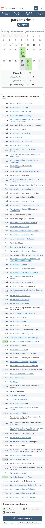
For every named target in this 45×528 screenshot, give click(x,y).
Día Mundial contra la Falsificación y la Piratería (24, 180)
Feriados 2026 (17, 14)
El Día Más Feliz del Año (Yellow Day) (24, 337)
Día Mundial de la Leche (19, 107)
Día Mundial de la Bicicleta (20, 133)
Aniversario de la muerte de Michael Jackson (24, 408)
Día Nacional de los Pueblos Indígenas (24, 341)
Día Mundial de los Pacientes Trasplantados (21, 167)
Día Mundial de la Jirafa (19, 350)
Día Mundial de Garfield (19, 317)
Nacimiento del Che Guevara (21, 247)
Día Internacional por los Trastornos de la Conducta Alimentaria (26, 120)
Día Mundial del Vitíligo (19, 413)
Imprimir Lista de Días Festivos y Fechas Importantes (22, 523)
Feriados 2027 (40, 14)
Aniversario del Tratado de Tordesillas (24, 171)
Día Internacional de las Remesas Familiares (22, 277)
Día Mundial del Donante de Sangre (23, 251)
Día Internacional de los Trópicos (22, 489)
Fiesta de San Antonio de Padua (22, 239)
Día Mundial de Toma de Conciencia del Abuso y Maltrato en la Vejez (25, 260)
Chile (20, 8)
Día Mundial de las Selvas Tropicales (24, 366)
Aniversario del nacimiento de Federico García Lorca (25, 155)
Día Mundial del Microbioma (21, 455)
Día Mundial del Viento (18, 264)
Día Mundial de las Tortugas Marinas (24, 272)
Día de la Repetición (17, 137)
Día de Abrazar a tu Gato (19, 145)
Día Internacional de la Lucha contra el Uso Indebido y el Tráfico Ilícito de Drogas (26, 429)
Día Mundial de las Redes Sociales (23, 497)
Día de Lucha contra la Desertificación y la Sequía (26, 291)
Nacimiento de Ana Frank (19, 227)
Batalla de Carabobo (17, 395)
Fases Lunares (10, 512)
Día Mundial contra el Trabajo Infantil (24, 231)
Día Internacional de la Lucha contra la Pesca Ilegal (24, 161)
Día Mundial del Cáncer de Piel (21, 235)
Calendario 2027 (28, 14)
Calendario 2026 (6, 14)
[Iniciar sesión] (42, 8)
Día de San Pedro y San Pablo (21, 477)
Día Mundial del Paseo (18, 321)
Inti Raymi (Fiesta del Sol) (19, 399)
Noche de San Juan (17, 378)
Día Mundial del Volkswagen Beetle (23, 362)
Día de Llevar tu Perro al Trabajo (22, 374)
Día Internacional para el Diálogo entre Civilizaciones (25, 210)
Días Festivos (10, 509)
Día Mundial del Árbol (18, 473)
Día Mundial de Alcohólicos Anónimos (24, 205)
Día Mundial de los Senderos (21, 141)
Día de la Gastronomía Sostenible (22, 313)
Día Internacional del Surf (19, 300)
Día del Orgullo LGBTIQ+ (19, 459)
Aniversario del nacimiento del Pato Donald (26, 185)
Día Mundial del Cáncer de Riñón (22, 268)
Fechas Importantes (32, 509)
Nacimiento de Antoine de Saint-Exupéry (25, 485)
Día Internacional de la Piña (20, 438)
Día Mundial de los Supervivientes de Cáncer (24, 150)
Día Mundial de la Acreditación (21, 189)
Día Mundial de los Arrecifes (21, 111)
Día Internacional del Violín (20, 296)
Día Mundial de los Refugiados (21, 333)
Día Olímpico (15, 382)
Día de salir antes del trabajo (21, 115)
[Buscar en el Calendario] (36, 8)
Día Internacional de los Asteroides (23, 493)
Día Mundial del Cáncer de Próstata (23, 223)
